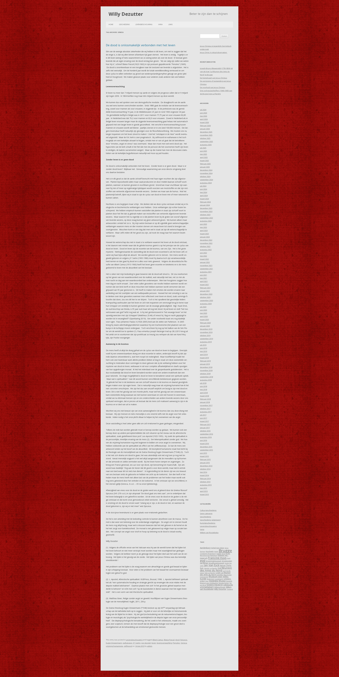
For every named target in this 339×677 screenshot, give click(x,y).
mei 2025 (203, 154)
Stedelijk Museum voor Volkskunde (216, 582)
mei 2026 (203, 116)
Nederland (210, 579)
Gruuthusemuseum (216, 563)
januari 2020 (205, 326)
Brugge (225, 550)
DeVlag (218, 554)
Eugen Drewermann (114, 643)
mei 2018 (203, 389)
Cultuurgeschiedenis (208, 510)
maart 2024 (204, 199)
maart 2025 (204, 160)
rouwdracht (219, 579)
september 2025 (206, 141)
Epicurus (183, 640)
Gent (228, 558)
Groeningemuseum (213, 561)
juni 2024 (203, 189)
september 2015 (206, 450)
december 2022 (206, 240)
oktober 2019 (205, 335)
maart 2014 (204, 475)
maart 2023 (204, 234)
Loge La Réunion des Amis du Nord (215, 573)
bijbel (216, 551)
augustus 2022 (206, 249)
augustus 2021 (206, 272)
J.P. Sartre (136, 643)
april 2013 (204, 491)
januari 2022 (205, 262)
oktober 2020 (205, 297)
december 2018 (206, 367)
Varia (160, 24)
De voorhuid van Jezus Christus (212, 87)
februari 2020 (205, 323)
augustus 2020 (206, 303)
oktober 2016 (205, 431)
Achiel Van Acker (217, 548)
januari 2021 (205, 291)
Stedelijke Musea (217, 580)
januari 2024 (205, 205)
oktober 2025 (205, 138)
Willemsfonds (219, 587)
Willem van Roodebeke (209, 532)
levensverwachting (164, 643)
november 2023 (206, 211)
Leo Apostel (146, 643)
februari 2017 (205, 424)
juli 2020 (203, 307)
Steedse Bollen (223, 583)
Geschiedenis (124, 24)
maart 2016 (204, 443)
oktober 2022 (205, 246)
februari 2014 (205, 478)
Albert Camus (157, 640)
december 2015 (206, 447)
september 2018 (206, 377)
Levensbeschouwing (143, 24)
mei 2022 (203, 256)
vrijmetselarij (207, 586)
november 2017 (206, 405)
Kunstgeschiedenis (207, 523)
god (202, 560)
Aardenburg (205, 548)
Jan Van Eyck (211, 565)
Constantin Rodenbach (208, 554)
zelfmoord (128, 646)
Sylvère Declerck (215, 584)
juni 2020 (203, 310)
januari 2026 (205, 129)
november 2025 (206, 135)
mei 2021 (203, 278)
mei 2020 (203, 313)
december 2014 (206, 466)
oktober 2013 (205, 482)
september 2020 (206, 300)
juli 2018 (203, 383)
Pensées (176, 643)
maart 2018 (204, 396)
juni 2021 (203, 275)
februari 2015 (205, 459)
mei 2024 (203, 192)
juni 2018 (203, 386)
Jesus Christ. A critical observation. (213, 52)
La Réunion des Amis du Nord (216, 569)
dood (177, 640)
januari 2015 (205, 462)
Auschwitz (210, 551)
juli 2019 (203, 345)
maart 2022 (204, 259)
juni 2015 (203, 453)
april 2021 (204, 281)
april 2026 (204, 119)
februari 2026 (205, 125)
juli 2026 (203, 110)
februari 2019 (205, 361)
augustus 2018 (206, 380)
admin (149, 646)
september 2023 (206, 218)
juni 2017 (203, 418)
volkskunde (228, 585)
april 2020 (204, 316)
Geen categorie (206, 513)
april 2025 (204, 157)
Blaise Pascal (169, 640)
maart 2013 (204, 494)
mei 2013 (203, 488)
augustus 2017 (206, 412)
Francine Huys (217, 558)
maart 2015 (204, 456)
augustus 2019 (206, 342)
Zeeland (230, 589)
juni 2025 (203, 151)
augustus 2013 (206, 485)
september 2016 (206, 434)
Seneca (184, 643)
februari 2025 (205, 164)
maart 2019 (204, 358)
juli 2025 (203, 148)
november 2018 (206, 370)
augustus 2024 (206, 183)
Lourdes (219, 575)
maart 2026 (204, 122)
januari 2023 (205, 237)
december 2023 (206, 208)
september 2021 (206, 268)
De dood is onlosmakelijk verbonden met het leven (140, 45)
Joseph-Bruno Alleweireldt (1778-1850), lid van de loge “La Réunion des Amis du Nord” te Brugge (216, 71)
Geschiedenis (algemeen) (210, 520)
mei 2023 (203, 227)
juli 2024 (203, 186)
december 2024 (206, 170)
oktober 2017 (205, 408)
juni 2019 (203, 348)
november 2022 (206, 243)
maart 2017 (204, 421)
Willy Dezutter (126, 14)
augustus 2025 (206, 144)
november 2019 (206, 332)
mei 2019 (203, 351)
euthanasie (127, 643)
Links (170, 24)
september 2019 (206, 338)
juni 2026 (203, 113)
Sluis (206, 581)
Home (111, 24)
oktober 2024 (205, 176)
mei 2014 (203, 472)
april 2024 (204, 195)
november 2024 (206, 173)
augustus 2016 (206, 437)
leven (153, 643)
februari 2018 (205, 399)
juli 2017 (203, 415)
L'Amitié (206, 568)
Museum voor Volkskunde (214, 577)
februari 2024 (205, 202)
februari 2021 (205, 288)
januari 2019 (205, 364)
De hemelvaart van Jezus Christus (213, 78)
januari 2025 (205, 167)
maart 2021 (204, 284)
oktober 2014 (205, 469)
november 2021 (206, 265)
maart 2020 (204, 319)
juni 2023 (203, 224)
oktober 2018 (205, 373)
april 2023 (204, 230)
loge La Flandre (210, 573)
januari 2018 (205, 402)
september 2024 (206, 179)
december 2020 (206, 294)
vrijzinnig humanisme (114, 646)
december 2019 (206, 329)
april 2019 (204, 354)
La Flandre (213, 568)
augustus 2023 (206, 221)
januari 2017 (205, 427)
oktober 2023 (205, 214)
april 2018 (204, 392)
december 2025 (206, 132)
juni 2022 (203, 253)
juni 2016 (203, 440)
